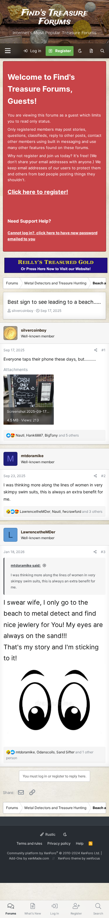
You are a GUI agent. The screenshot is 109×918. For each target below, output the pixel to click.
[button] (7, 50)
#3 (103, 552)
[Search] (102, 51)
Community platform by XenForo (53, 853)
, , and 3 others (61, 511)
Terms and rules (29, 843)
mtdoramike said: (26, 565)
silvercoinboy (22, 310)
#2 (103, 476)
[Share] (95, 350)
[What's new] (91, 51)
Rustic (50, 834)
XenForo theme (69, 858)
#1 (103, 350)
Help (79, 843)
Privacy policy (59, 843)
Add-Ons (15, 858)
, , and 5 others (47, 435)
